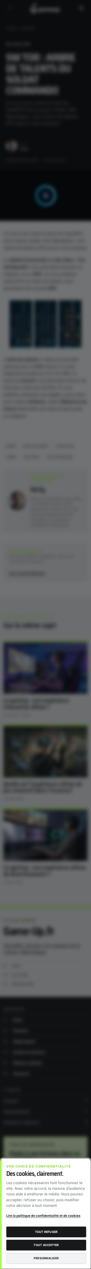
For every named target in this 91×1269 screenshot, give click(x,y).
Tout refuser (46, 1232)
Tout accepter (46, 1245)
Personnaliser (46, 1258)
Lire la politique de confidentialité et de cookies (43, 1216)
